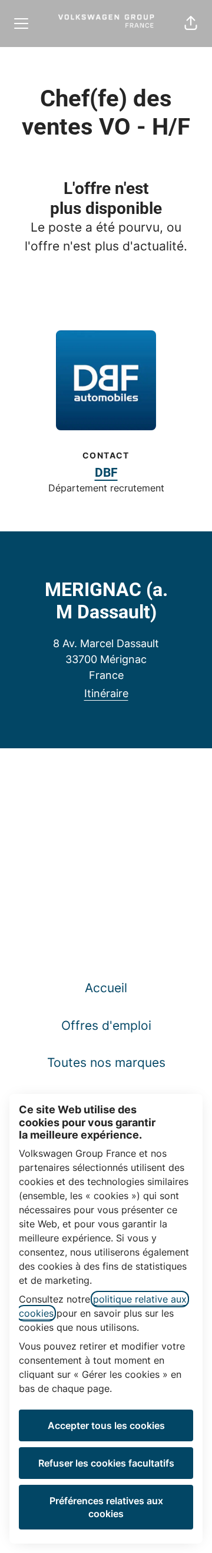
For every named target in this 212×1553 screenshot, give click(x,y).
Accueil (106, 987)
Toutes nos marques (106, 1062)
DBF (106, 473)
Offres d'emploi (106, 1025)
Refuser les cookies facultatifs (106, 1463)
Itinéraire (106, 693)
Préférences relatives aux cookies (106, 1507)
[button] (190, 23)
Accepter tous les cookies (106, 1425)
